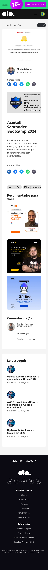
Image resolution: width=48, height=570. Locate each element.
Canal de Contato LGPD (24, 542)
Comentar (37, 187)
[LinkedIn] (9, 84)
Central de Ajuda (24, 528)
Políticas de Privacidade (24, 537)
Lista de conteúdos (13, 25)
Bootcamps (24, 499)
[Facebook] (15, 84)
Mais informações (22, 460)
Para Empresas (24, 513)
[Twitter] (21, 84)
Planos (24, 495)
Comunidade (24, 508)
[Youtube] (24, 481)
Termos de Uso (24, 533)
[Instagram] (38, 481)
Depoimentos (24, 517)
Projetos (24, 504)
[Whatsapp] (28, 84)
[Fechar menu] (36, 14)
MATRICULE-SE (34, 4)
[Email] (34, 84)
